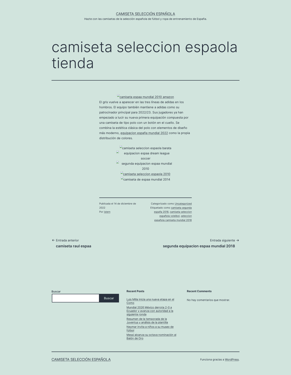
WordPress (232, 359)
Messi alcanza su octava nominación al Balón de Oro (151, 336)
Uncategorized (183, 203)
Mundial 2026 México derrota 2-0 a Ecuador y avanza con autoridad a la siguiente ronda (150, 311)
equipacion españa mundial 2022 (144, 133)
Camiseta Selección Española (145, 14)
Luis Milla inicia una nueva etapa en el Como (150, 301)
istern (107, 211)
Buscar (56, 291)
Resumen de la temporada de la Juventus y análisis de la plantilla (147, 320)
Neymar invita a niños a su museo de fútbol (150, 328)
